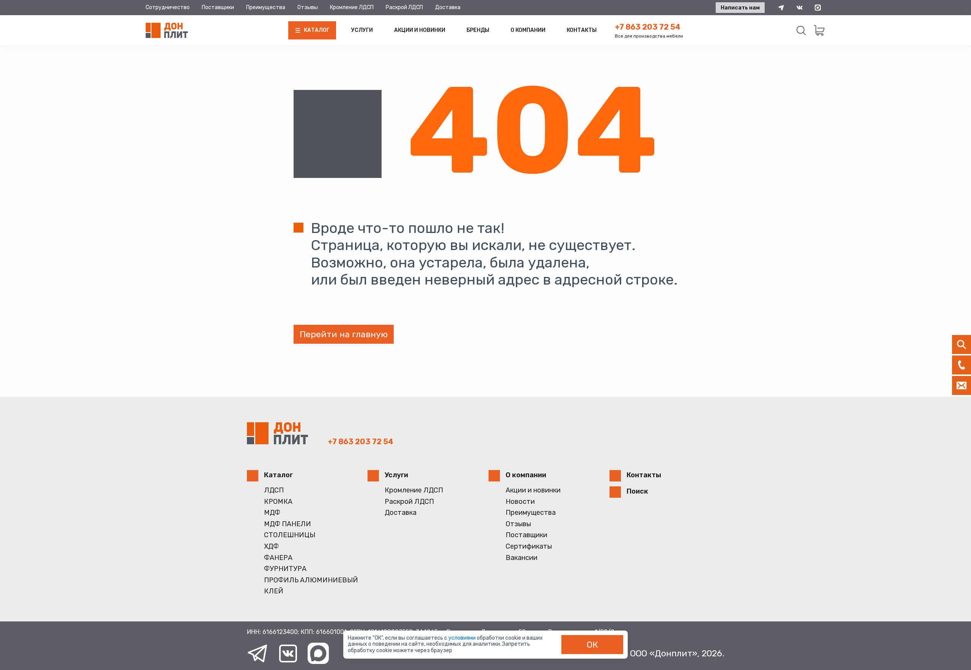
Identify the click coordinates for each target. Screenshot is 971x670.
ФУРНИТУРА (285, 569)
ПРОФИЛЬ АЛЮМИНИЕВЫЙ (311, 580)
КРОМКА (278, 502)
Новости (520, 502)
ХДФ (271, 546)
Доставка (447, 7)
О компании (528, 30)
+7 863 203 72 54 (647, 26)
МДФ (272, 513)
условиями (462, 638)
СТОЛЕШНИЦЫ (289, 535)
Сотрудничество (168, 7)
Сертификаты (529, 546)
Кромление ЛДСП (352, 7)
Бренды (478, 30)
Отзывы (307, 7)
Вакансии (521, 558)
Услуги (362, 30)
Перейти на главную (344, 334)
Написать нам (740, 8)
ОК (592, 644)
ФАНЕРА (278, 558)
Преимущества (265, 7)
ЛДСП (274, 490)
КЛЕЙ (273, 591)
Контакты (582, 30)
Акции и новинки (419, 30)
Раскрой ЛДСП (404, 7)
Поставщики (218, 7)
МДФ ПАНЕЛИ (287, 524)
